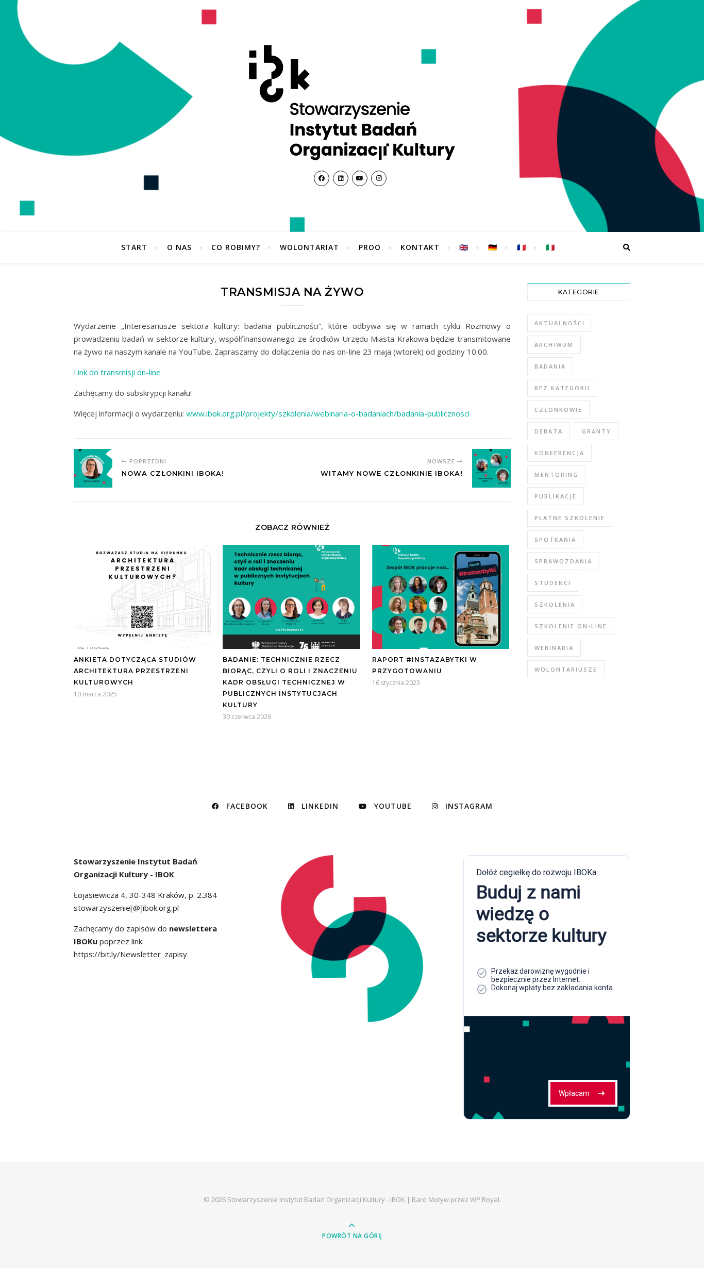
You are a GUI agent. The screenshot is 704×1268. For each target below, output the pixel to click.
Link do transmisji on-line (117, 372)
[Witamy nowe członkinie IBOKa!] (491, 468)
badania (550, 366)
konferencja (559, 453)
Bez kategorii (562, 388)
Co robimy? (235, 247)
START (134, 247)
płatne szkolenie (569, 518)
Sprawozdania (563, 561)
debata (548, 431)
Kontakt (420, 247)
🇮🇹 (550, 247)
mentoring (556, 474)
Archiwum (554, 344)
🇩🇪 (492, 247)
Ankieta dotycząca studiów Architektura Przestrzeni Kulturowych (135, 671)
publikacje (555, 496)
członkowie (558, 409)
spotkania (555, 539)
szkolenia (554, 604)
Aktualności (559, 323)
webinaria (554, 648)
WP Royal (484, 1199)
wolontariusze (565, 669)
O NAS (179, 247)
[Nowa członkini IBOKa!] (93, 468)
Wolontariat (309, 247)
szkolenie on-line (570, 626)
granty (596, 431)
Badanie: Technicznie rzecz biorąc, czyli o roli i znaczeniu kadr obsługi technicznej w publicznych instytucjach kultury (290, 682)
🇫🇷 (521, 247)
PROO (370, 247)
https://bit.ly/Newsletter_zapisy (130, 954)
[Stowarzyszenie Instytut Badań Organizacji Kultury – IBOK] (352, 102)
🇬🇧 (463, 247)
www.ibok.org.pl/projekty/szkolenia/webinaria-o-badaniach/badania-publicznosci (328, 413)
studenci (552, 583)
